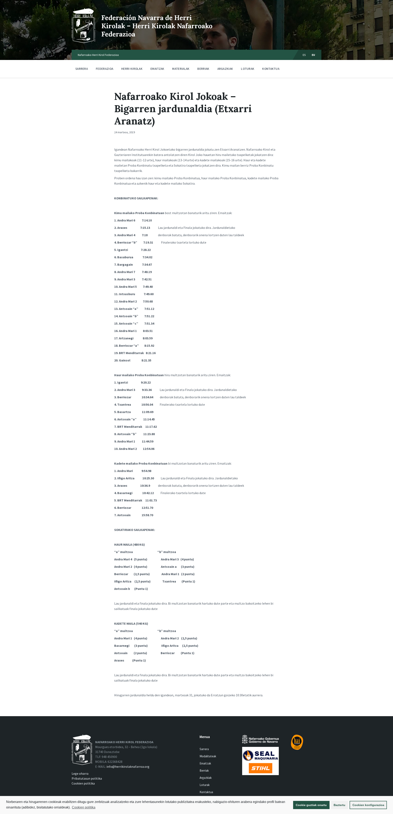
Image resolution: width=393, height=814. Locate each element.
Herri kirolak (131, 69)
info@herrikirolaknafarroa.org (127, 766)
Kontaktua (270, 69)
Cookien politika (83, 807)
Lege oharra (80, 773)
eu (313, 55)
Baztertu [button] (339, 805)
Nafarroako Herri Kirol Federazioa (98, 55)
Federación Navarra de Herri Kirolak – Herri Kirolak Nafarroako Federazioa (156, 26)
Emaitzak (157, 69)
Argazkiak (225, 69)
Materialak (180, 69)
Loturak (247, 69)
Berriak (203, 69)
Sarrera (81, 69)
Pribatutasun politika (87, 778)
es (304, 55)
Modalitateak (208, 756)
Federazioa (104, 69)
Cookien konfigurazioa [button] (368, 805)
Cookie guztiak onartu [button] (311, 805)
